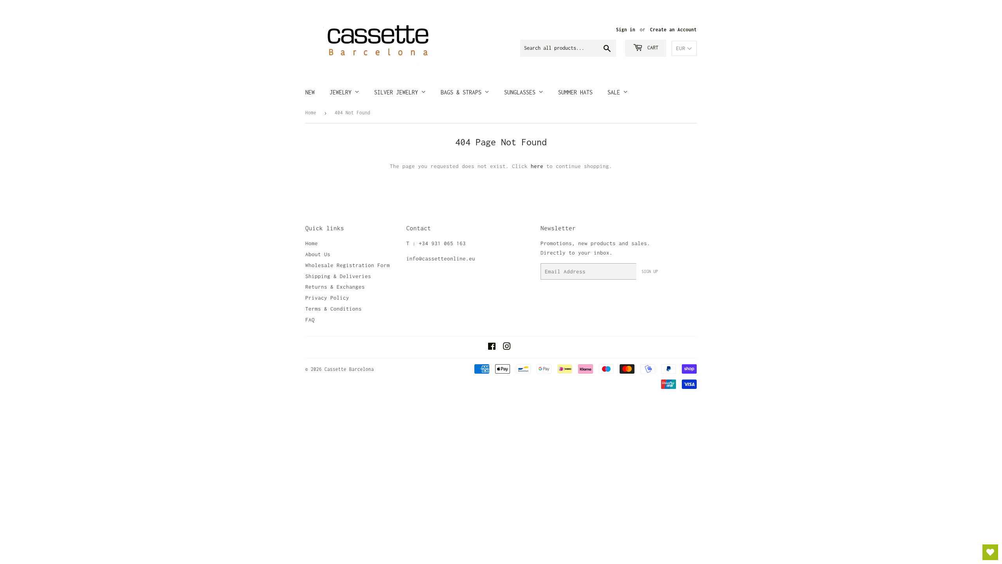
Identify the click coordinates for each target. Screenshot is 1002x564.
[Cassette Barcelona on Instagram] (507, 347)
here (537, 166)
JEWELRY (342, 92)
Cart (651, 48)
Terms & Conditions (333, 309)
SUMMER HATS (575, 92)
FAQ (310, 319)
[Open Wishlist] (990, 552)
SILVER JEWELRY (397, 92)
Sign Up (650, 271)
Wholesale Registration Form (347, 265)
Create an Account (673, 29)
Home (310, 112)
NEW (310, 92)
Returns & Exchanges (335, 287)
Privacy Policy (327, 298)
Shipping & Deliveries (338, 276)
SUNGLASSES (521, 92)
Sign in (625, 29)
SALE (615, 92)
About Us (317, 254)
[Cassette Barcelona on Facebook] (492, 347)
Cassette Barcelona (349, 369)
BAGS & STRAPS (463, 92)
